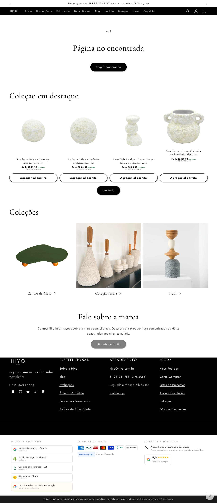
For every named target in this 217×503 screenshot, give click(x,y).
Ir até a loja (117, 393)
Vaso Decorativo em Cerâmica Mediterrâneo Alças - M (183, 153)
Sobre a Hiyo (69, 368)
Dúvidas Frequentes (173, 409)
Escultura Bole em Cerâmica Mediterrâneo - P (33, 161)
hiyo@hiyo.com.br (122, 368)
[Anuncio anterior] (10, 3)
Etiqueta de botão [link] (108, 344)
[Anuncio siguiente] (207, 3)
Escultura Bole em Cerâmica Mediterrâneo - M (83, 161)
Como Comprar (170, 376)
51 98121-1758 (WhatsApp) (128, 376)
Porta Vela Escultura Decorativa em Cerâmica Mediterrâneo (133, 161)
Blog (63, 376)
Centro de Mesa (39, 293)
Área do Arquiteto (72, 393)
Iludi (173, 293)
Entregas (165, 401)
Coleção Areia (106, 293)
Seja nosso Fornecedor (75, 401)
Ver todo (108, 190)
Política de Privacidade (75, 409)
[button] (44, 11)
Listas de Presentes (172, 384)
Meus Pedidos (169, 368)
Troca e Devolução (172, 393)
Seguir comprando (108, 67)
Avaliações (67, 384)
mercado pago (86, 454)
